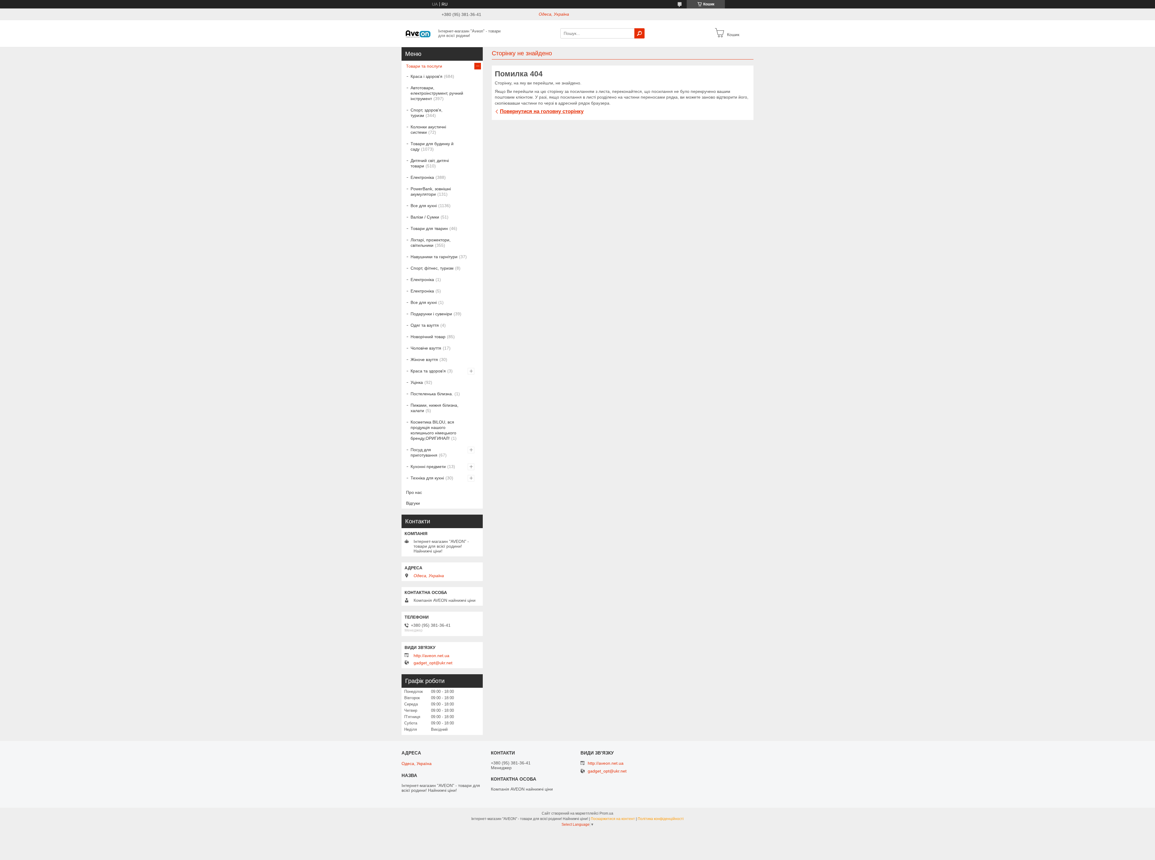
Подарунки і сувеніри (431, 313)
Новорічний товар (428, 336)
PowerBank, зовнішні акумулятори (431, 191)
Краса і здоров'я (426, 76)
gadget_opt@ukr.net (433, 662)
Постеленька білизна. (432, 393)
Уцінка (417, 382)
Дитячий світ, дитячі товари (430, 163)
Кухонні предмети (428, 466)
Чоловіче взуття (426, 348)
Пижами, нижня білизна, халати (434, 408)
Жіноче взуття (424, 359)
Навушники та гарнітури (434, 256)
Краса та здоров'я (428, 371)
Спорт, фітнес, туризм (432, 268)
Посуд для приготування (424, 452)
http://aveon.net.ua (431, 655)
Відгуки (413, 503)
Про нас (414, 492)
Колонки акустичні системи (428, 129)
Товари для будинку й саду (432, 146)
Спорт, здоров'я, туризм (426, 113)
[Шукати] (639, 33)
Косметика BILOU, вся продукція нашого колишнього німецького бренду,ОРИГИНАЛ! (433, 430)
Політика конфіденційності (661, 819)
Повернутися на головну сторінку (542, 111)
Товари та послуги (424, 66)
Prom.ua (606, 813)
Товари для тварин (429, 228)
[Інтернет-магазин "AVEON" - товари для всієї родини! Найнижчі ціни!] (418, 33)
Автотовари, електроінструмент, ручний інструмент (437, 93)
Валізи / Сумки (425, 217)
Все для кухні (424, 205)
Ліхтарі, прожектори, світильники (431, 242)
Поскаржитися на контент (613, 819)
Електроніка (422, 177)
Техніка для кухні (427, 478)
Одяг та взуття (425, 325)
